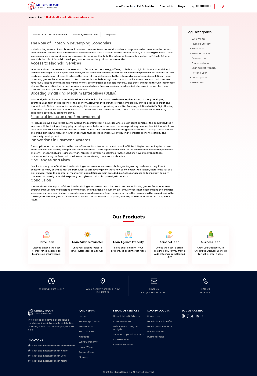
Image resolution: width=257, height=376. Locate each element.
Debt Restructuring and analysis (126, 328)
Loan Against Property (204, 67)
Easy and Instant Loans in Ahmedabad (53, 345)
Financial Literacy (201, 43)
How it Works (86, 347)
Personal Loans (155, 331)
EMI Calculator (146, 6)
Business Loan (199, 58)
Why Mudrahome (88, 341)
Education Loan (200, 63)
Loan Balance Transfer (159, 321)
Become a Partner (123, 344)
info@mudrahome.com (154, 292)
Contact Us (166, 6)
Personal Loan (199, 72)
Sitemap (83, 357)
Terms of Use (86, 352)
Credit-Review (121, 339)
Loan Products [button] (124, 6)
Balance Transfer (201, 53)
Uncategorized (200, 77)
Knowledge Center (89, 321)
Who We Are (199, 38)
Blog (39, 17)
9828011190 (203, 6)
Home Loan (198, 48)
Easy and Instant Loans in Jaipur (49, 360)
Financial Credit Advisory (126, 316)
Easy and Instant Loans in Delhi (49, 355)
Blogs (181, 6)
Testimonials (86, 326)
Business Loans (155, 336)
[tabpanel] (128, 244)
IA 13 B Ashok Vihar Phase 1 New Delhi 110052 (103, 290)
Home (31, 17)
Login (222, 6)
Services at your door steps (128, 334)
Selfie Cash (198, 82)
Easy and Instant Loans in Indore (50, 350)
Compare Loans (122, 321)
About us (84, 336)
